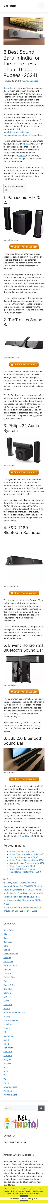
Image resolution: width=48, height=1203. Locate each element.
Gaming (7, 993)
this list (22, 155)
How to (6, 1028)
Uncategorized (10, 1087)
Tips (5, 1079)
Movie (6, 1040)
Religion (7, 1059)
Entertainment (10, 965)
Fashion (7, 969)
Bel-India (10, 5)
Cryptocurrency (10, 954)
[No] (45, 1194)
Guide (6, 1001)
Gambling (7, 989)
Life (5, 1032)
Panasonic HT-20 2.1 (24, 890)
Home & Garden (11, 1020)
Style (5, 1071)
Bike (5, 934)
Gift (5, 997)
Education (8, 961)
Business (7, 942)
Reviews (7, 1063)
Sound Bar (8, 88)
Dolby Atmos (13, 883)
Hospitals (7, 1024)
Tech (9, 879)
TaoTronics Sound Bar (29, 897)
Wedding (7, 1091)
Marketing (8, 1036)
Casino (6, 950)
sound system (36, 893)
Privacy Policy (33, 1199)
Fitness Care (9, 977)
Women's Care (10, 1095)
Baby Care (8, 930)
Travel (6, 1083)
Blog (5, 938)
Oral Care (7, 1052)
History (6, 1016)
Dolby (25, 144)
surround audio (10, 897)
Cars (5, 946)
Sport (6, 1067)
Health (6, 1008)
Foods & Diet (9, 985)
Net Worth (8, 1048)
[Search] (41, 1108)
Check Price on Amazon (25, 247)
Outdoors (7, 1055)
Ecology (7, 957)
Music (6, 1044)
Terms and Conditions (18, 1199)
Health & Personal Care (14, 1012)
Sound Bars (23, 893)
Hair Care (7, 1005)
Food (5, 981)
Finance (7, 973)
